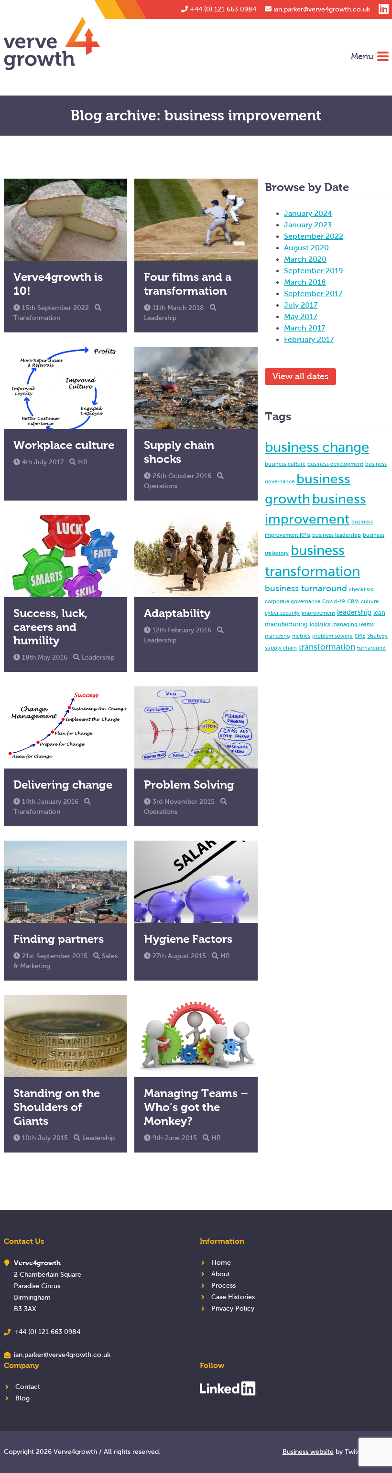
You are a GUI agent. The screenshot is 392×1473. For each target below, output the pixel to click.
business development (335, 464)
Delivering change (62, 784)
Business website (308, 1451)
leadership (354, 612)
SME (360, 636)
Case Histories (233, 1297)
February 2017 (309, 339)
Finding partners (58, 938)
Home (221, 1262)
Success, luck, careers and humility (50, 627)
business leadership (336, 535)
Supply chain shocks (179, 451)
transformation (327, 646)
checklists (361, 589)
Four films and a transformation (187, 283)
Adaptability (177, 613)
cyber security (282, 613)
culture (370, 601)
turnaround (371, 648)
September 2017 (313, 293)
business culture (285, 464)
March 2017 (304, 328)
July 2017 (300, 305)
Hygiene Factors (188, 938)
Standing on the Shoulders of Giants (56, 1107)
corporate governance (292, 601)
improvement (318, 613)
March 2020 (305, 259)
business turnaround (306, 588)
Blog (22, 1398)
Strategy (377, 636)
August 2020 (306, 248)
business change (317, 447)
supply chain (281, 648)
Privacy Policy (232, 1308)
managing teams (353, 624)
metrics (301, 636)
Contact (27, 1386)
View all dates (300, 376)
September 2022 (313, 236)
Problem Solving (189, 784)
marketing (277, 636)
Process (223, 1285)
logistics (320, 624)
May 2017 (300, 316)
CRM (353, 601)
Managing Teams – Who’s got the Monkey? (196, 1107)
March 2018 (305, 282)
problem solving (332, 636)
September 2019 (313, 271)
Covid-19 (333, 601)
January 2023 (308, 225)
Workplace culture (63, 444)
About (220, 1274)
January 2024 (308, 213)
